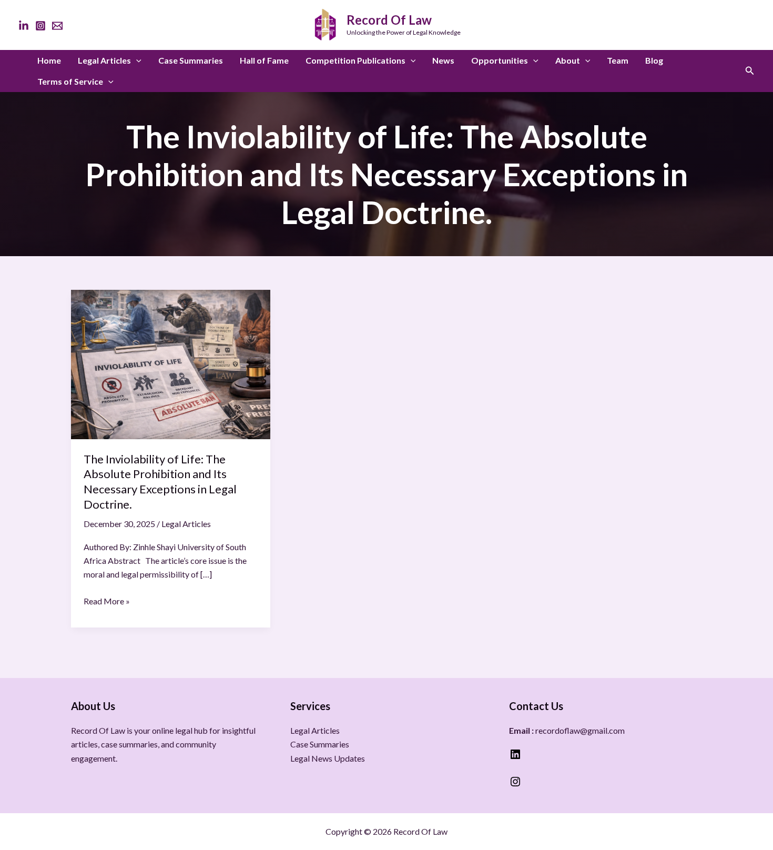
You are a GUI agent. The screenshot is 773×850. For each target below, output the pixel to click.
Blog (654, 60)
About (567, 60)
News (443, 60)
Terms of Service (70, 81)
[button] (136, 60)
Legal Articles (104, 60)
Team (617, 60)
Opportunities (499, 60)
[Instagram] (40, 26)
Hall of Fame (264, 60)
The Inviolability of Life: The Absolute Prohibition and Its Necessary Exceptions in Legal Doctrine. (160, 481)
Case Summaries (190, 60)
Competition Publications (355, 60)
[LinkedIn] (23, 26)
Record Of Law (389, 19)
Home (49, 60)
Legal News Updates (327, 758)
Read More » (107, 600)
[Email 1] (57, 26)
